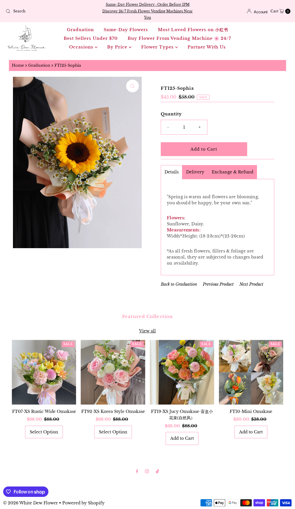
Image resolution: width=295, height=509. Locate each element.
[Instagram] (147, 471)
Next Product (251, 284)
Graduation (80, 29)
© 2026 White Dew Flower (30, 503)
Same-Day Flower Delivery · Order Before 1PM (148, 4)
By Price (118, 47)
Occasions (82, 47)
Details (171, 172)
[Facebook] (137, 471)
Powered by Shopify (83, 503)
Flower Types (158, 47)
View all (147, 331)
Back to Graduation (179, 284)
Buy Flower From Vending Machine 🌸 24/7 (179, 38)
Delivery (195, 172)
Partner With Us (207, 47)
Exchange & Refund (232, 172)
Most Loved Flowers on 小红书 (193, 29)
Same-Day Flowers (126, 29)
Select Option (44, 432)
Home (18, 65)
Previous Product (218, 284)
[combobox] (50, 11)
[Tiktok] (157, 471)
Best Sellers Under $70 (91, 38)
